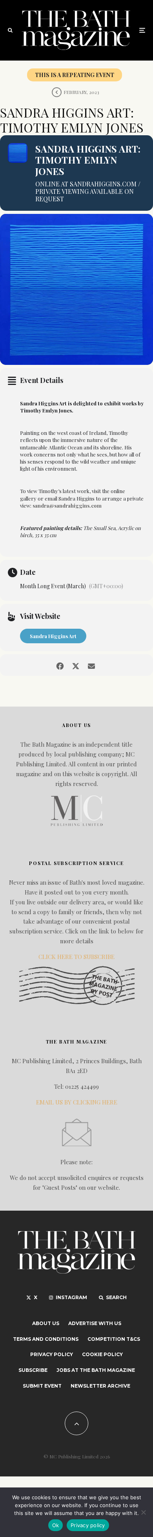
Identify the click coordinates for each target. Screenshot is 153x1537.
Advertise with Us (94, 1323)
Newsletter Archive (100, 1386)
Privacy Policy (51, 1354)
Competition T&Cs (113, 1339)
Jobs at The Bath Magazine (95, 1370)
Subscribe (32, 1370)
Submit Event (42, 1386)
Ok (55, 1525)
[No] (143, 1512)
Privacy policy (88, 1525)
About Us (45, 1323)
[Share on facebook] (60, 665)
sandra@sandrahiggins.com (67, 505)
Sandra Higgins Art (53, 636)
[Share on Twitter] (75, 665)
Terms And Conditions (45, 1339)
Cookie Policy (102, 1354)
